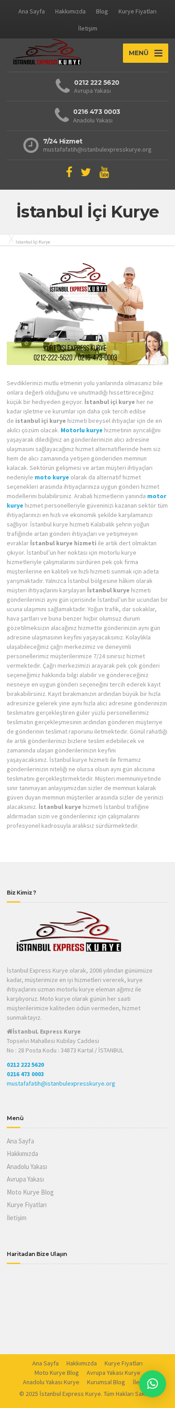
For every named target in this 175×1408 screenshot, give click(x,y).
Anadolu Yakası (27, 1166)
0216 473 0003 (25, 1074)
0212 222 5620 (25, 1064)
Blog (102, 11)
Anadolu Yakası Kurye (51, 1382)
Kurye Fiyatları (137, 11)
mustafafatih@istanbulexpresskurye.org (61, 1083)
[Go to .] (9, 239)
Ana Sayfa (31, 11)
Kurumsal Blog (106, 1382)
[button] (152, 1383)
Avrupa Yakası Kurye (113, 1373)
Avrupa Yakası (25, 1179)
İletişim (87, 28)
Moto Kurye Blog (30, 1192)
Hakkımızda (70, 11)
